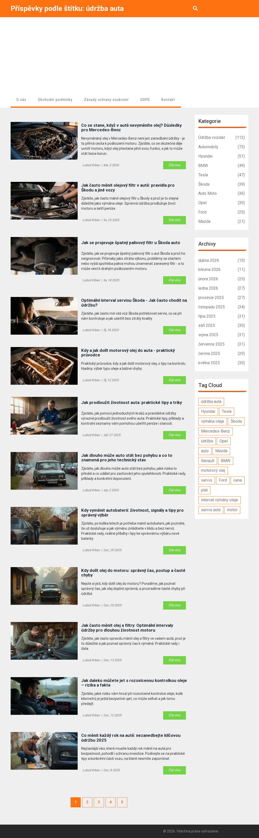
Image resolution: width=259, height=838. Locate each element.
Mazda (221, 221)
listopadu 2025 (221, 307)
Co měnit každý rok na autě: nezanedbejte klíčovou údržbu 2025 (131, 737)
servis (206, 480)
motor (232, 509)
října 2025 (221, 316)
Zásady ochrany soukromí (106, 99)
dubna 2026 (221, 260)
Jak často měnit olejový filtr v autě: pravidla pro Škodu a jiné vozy (128, 187)
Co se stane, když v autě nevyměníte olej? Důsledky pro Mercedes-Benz (131, 127)
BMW (221, 165)
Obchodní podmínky (55, 99)
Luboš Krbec (91, 165)
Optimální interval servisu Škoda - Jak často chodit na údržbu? (134, 302)
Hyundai (221, 156)
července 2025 (221, 344)
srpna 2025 (221, 334)
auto (205, 450)
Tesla (221, 175)
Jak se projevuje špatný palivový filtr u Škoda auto (130, 242)
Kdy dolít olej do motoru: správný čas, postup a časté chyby (133, 572)
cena (237, 480)
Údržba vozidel (221, 137)
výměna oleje (212, 421)
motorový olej (213, 470)
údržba (207, 441)
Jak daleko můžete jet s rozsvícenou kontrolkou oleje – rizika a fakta (134, 682)
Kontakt (168, 99)
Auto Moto (221, 193)
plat (204, 490)
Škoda (221, 184)
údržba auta (211, 401)
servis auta (211, 509)
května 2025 (221, 362)
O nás (21, 99)
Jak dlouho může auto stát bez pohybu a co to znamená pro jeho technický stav (126, 457)
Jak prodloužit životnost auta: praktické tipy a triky (131, 402)
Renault (207, 460)
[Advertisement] (129, 55)
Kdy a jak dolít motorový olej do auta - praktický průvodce (128, 352)
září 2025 (221, 325)
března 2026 (221, 269)
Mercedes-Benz (215, 431)
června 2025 (221, 353)
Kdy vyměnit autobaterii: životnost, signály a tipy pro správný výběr (132, 512)
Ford (221, 212)
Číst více (174, 165)
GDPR (145, 99)
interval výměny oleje (219, 500)
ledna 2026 (221, 288)
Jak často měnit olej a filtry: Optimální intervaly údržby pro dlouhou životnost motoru (127, 627)
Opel (221, 202)
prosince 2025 (221, 297)
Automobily (221, 146)
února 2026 (221, 278)
